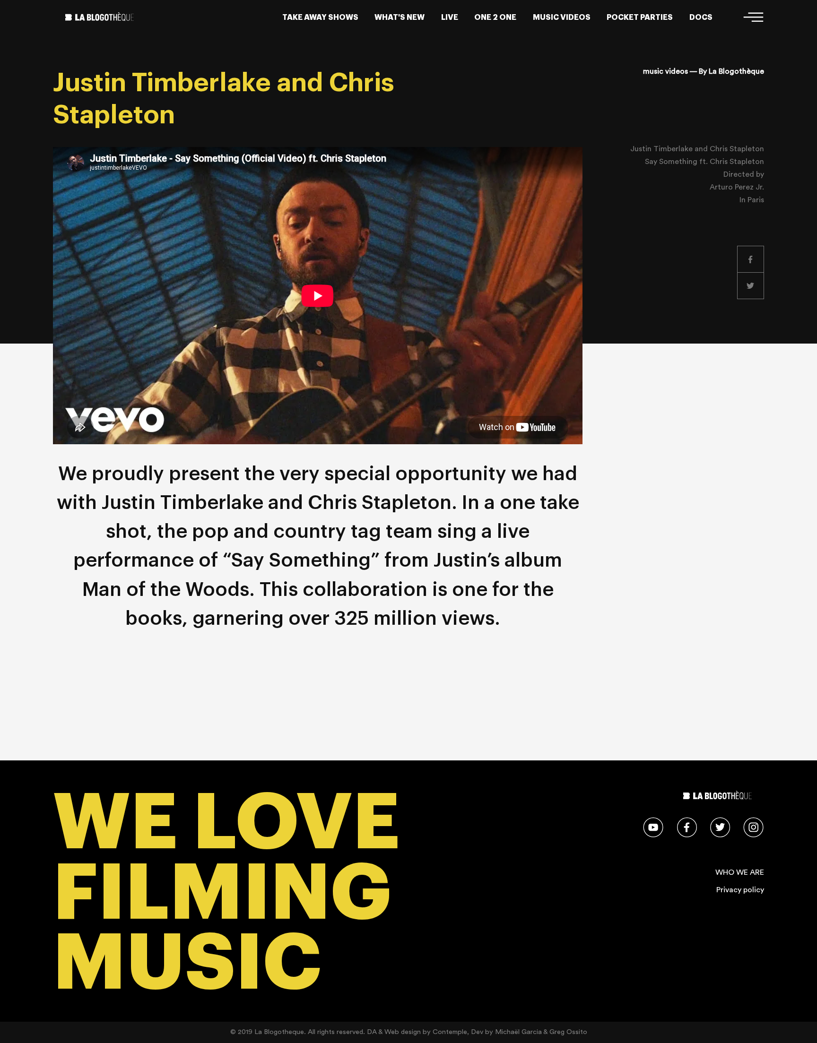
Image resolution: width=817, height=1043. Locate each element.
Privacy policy (740, 890)
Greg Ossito (568, 1031)
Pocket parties (640, 17)
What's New (399, 17)
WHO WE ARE (739, 872)
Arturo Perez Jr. (737, 187)
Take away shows (320, 17)
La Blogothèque (736, 71)
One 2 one (495, 17)
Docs (701, 17)
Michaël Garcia (518, 1031)
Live (449, 17)
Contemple (450, 1031)
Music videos (562, 17)
